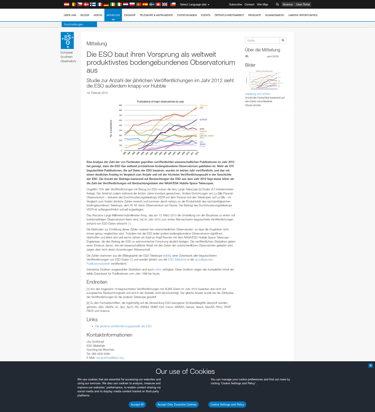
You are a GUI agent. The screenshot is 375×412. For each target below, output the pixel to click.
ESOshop (129, 15)
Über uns (70, 15)
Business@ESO (274, 15)
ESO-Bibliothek (177, 259)
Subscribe (235, 4)
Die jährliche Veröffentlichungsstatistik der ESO (123, 326)
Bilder (85, 15)
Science (288, 4)
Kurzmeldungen (73, 24)
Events (205, 15)
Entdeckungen (187, 15)
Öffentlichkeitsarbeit (229, 15)
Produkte (254, 15)
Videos (98, 15)
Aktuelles (113, 15)
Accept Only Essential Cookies (177, 404)
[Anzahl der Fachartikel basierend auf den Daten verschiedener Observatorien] (161, 127)
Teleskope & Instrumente (156, 15)
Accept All (137, 404)
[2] (131, 259)
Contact (249, 4)
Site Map (262, 4)
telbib (167, 255)
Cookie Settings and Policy (227, 404)
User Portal (303, 4)
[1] (129, 223)
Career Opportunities (302, 15)
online (158, 269)
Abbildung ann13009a (257, 94)
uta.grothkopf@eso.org (109, 357)
